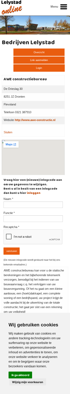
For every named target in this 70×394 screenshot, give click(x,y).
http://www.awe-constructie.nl (35, 120)
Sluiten (8, 132)
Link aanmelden (39, 60)
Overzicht (39, 52)
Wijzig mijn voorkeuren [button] (27, 382)
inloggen (33, 193)
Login (39, 67)
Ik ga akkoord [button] (20, 375)
